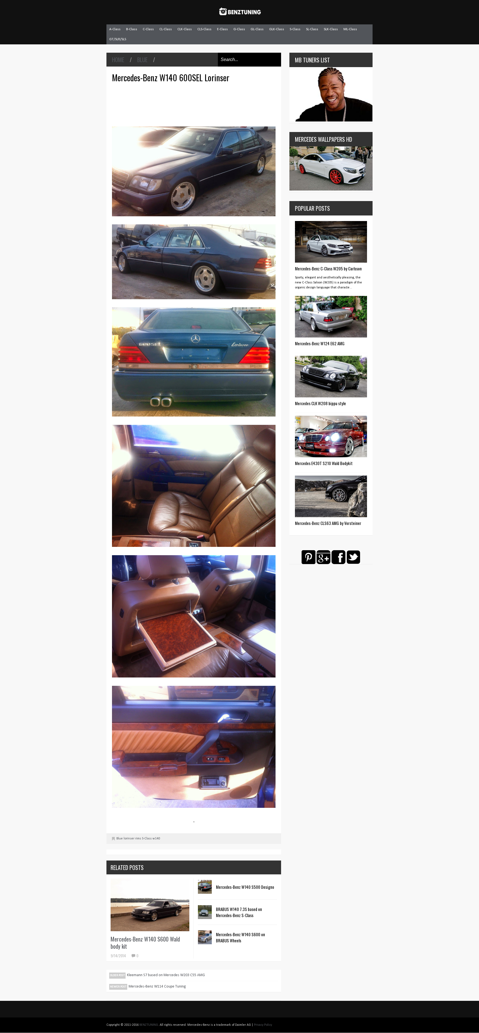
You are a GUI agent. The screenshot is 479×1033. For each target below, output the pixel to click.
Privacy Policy (263, 1025)
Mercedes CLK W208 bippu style (320, 403)
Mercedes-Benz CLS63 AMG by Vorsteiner (328, 523)
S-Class (295, 29)
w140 (156, 838)
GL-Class (257, 29)
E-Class (222, 29)
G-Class (239, 29)
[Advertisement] (195, 104)
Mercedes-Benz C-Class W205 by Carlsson (328, 268)
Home (118, 59)
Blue (142, 59)
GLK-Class (276, 29)
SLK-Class (331, 29)
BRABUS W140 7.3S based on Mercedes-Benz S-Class (239, 912)
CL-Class (165, 29)
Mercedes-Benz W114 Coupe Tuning (157, 986)
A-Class (115, 29)
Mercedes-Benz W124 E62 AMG (320, 343)
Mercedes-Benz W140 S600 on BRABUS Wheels (240, 937)
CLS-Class (204, 29)
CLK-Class (184, 29)
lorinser (129, 838)
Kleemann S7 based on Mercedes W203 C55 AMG (166, 975)
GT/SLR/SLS (117, 39)
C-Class (148, 29)
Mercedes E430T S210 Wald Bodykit (324, 463)
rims (138, 838)
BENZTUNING (148, 1025)
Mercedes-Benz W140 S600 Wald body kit (145, 942)
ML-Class (350, 29)
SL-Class (312, 29)
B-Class (131, 29)
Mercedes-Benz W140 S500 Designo (245, 887)
